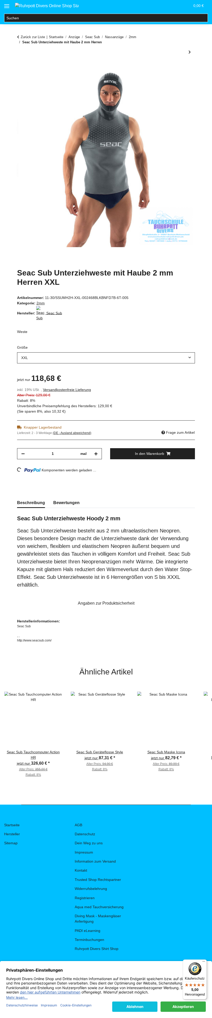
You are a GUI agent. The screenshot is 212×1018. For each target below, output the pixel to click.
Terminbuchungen (89, 940)
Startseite (12, 825)
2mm (40, 303)
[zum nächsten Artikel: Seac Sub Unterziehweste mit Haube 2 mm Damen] (189, 52)
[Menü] (204, 962)
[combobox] (106, 357)
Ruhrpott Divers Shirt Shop (96, 949)
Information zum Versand (95, 861)
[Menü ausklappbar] (6, 4)
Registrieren (85, 898)
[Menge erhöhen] (96, 453)
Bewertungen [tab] (66, 502)
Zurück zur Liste (33, 37)
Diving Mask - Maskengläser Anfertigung (98, 918)
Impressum (84, 852)
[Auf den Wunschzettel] (184, 79)
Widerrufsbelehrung (91, 889)
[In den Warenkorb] (21, 67)
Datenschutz (85, 834)
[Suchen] (203, 18)
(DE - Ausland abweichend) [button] (72, 433)
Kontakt (81, 870)
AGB (78, 825)
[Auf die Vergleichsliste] (170, 79)
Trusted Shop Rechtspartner (98, 880)
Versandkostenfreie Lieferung (67, 390)
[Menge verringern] (23, 453)
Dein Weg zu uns (89, 843)
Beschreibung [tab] (31, 502)
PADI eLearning (87, 931)
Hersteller (12, 834)
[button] (161, 6)
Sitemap (11, 843)
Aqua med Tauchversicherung (99, 907)
